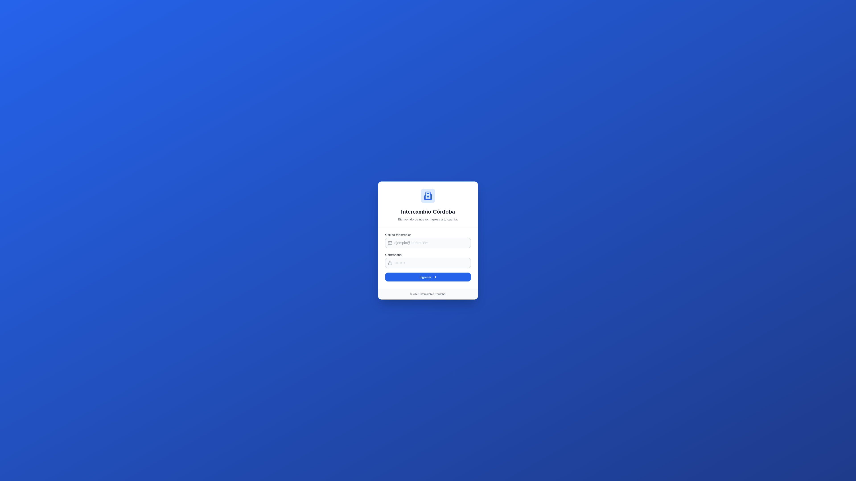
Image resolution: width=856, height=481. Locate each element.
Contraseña (393, 255)
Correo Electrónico (398, 234)
